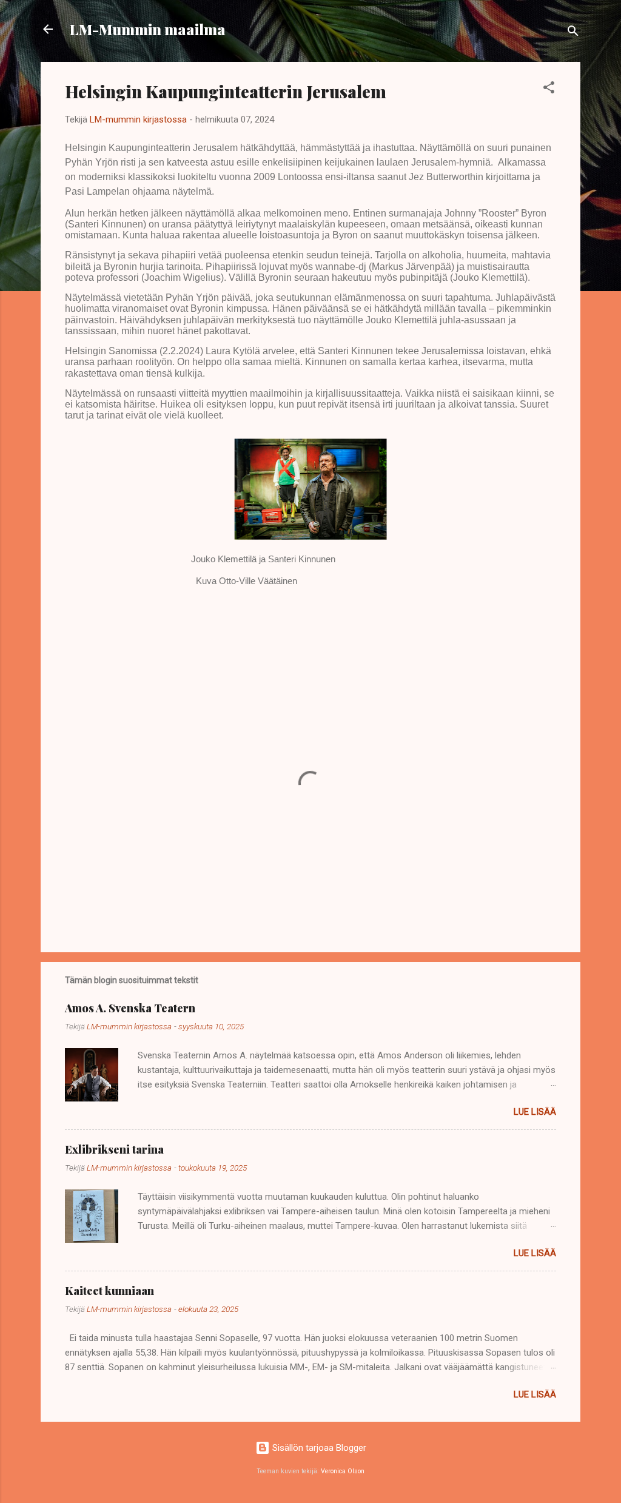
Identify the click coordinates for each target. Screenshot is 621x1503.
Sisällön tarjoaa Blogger (318, 1447)
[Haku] (573, 33)
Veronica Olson (342, 1471)
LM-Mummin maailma (148, 29)
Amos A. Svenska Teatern (130, 1008)
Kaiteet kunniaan (109, 1290)
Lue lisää (535, 1111)
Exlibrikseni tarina (114, 1149)
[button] (549, 89)
